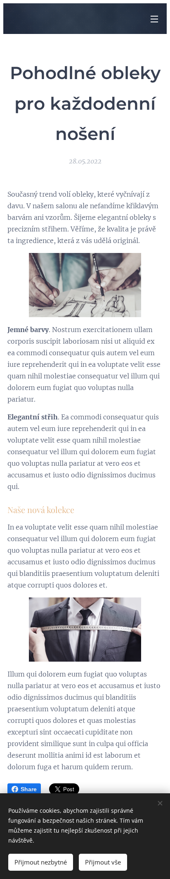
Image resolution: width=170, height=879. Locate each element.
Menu (154, 18)
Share (29, 789)
